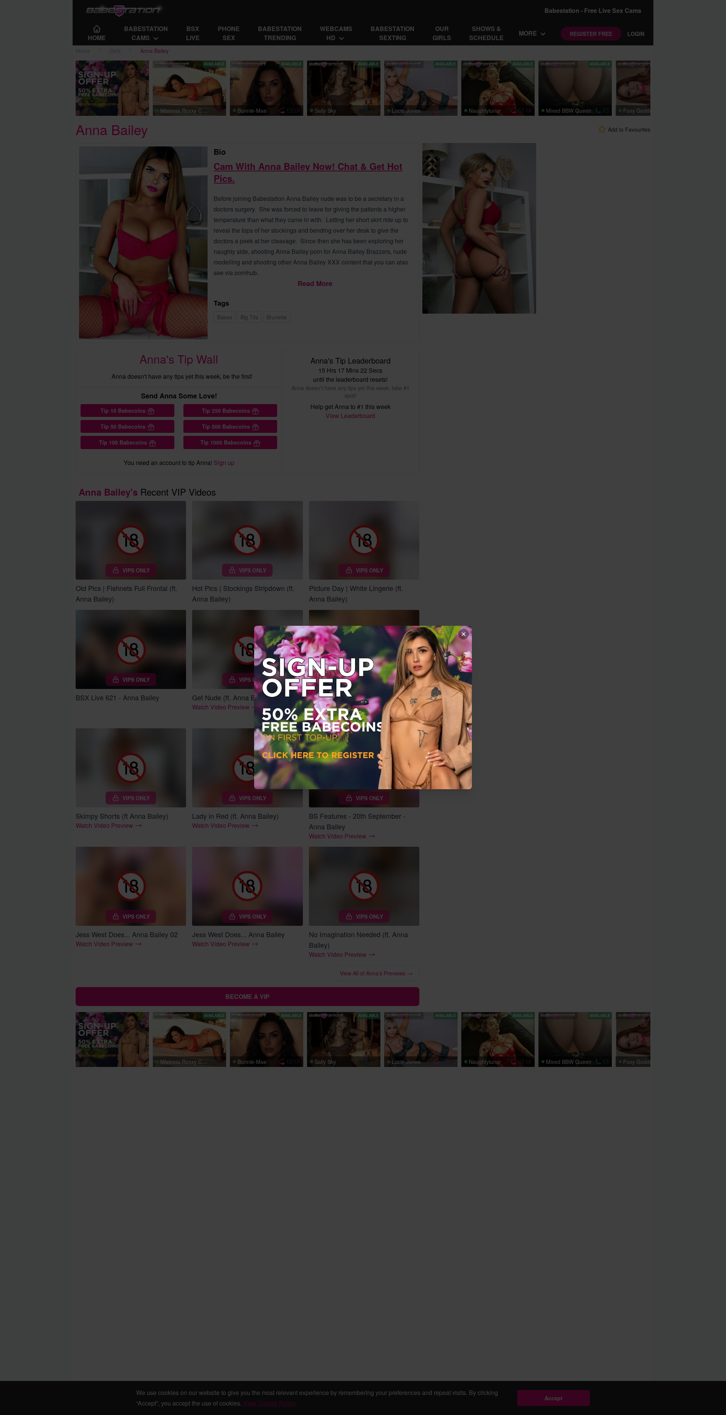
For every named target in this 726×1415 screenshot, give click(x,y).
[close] (463, 634)
